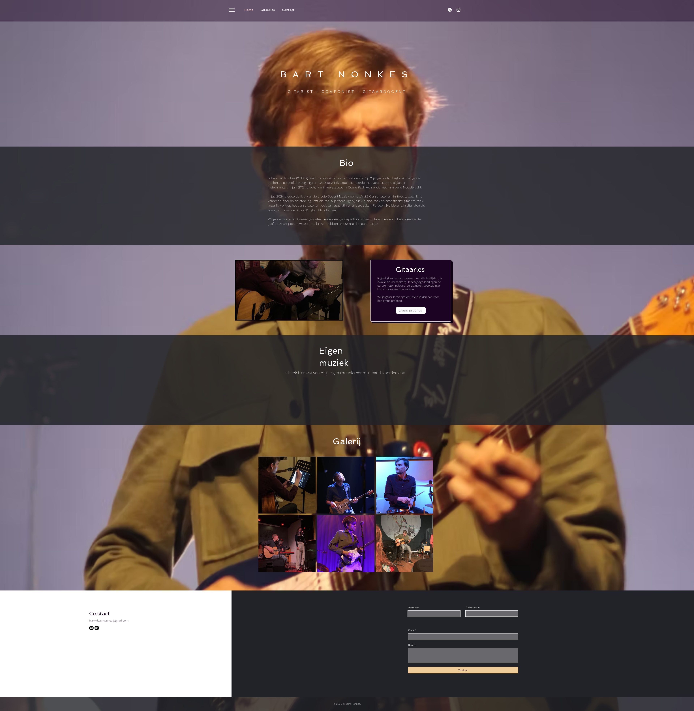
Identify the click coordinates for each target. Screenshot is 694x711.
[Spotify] (449, 9)
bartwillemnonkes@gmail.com (108, 620)
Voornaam (413, 607)
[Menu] (232, 10)
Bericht (412, 645)
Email (411, 630)
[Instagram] (458, 9)
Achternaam (473, 607)
